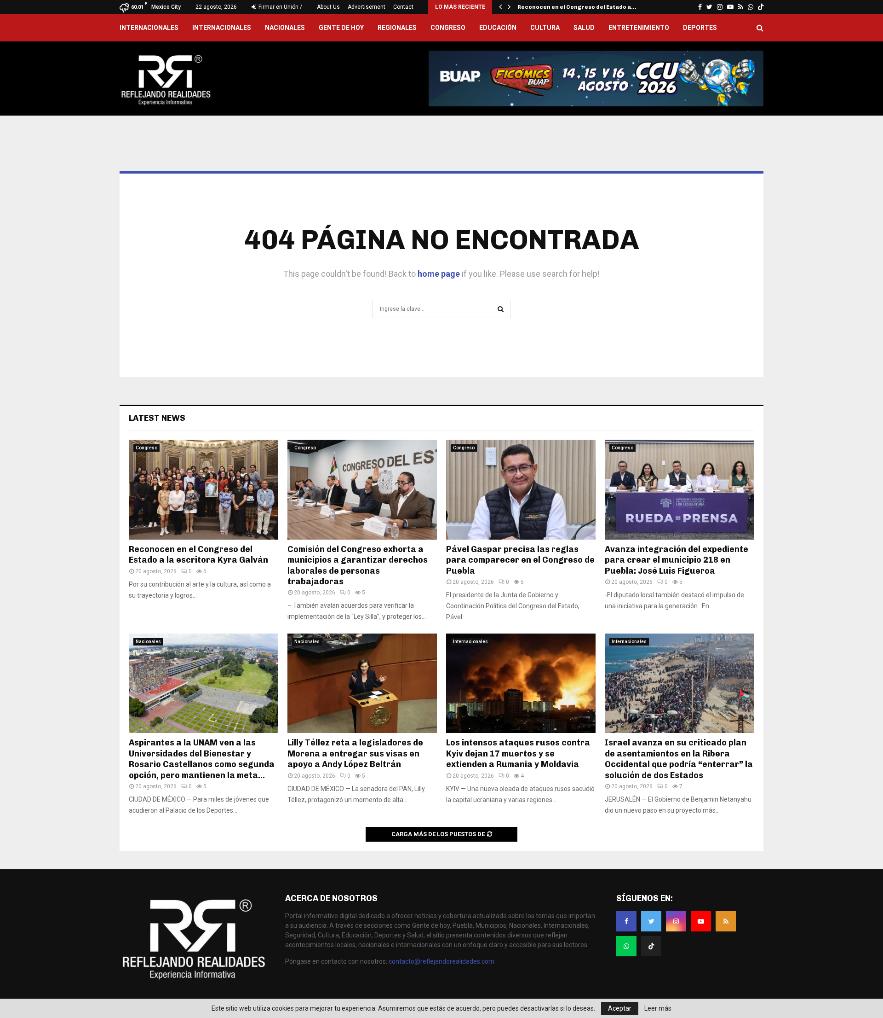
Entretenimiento (638, 27)
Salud (584, 27)
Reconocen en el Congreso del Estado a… (576, 7)
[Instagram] (676, 921)
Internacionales (221, 27)
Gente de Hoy (341, 27)
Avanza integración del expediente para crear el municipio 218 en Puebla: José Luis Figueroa (676, 560)
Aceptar (619, 1008)
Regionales (397, 27)
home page (439, 274)
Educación (497, 27)
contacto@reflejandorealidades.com (441, 961)
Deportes (700, 27)
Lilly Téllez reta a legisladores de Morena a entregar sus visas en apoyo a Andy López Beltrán (355, 753)
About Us (328, 7)
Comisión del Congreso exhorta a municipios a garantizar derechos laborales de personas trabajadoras (357, 565)
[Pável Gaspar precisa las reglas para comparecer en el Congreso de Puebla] (521, 490)
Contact (403, 7)
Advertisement (366, 7)
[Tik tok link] (760, 7)
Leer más (657, 1008)
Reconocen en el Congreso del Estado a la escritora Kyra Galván (199, 554)
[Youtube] (701, 921)
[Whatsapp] (626, 946)
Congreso (447, 27)
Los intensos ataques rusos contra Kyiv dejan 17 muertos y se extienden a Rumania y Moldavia (518, 753)
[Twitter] (651, 921)
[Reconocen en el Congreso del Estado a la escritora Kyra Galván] (203, 490)
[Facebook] (626, 921)
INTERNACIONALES (149, 27)
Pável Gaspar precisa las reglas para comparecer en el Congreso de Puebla (520, 560)
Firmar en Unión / (279, 7)
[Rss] (726, 921)
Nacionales (285, 27)
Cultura (545, 27)
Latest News (157, 418)
